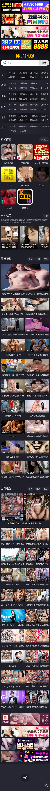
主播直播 (34, 88)
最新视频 (6, 259)
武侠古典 (44, 115)
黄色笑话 (34, 120)
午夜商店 (23, 126)
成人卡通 (34, 94)
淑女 (38, 488)
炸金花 (23, 77)
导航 (3, 128)
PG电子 (12, 72)
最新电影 (6, 488)
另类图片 (44, 109)
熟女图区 (34, 109)
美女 (30, 259)
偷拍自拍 (23, 94)
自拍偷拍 (23, 83)
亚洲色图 (23, 105)
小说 (3, 117)
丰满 (30, 488)
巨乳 (38, 259)
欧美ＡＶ (34, 83)
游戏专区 (44, 72)
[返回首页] (46, 785)
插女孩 (12, 126)
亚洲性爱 (12, 94)
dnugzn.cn (25, 56)
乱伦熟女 (34, 98)
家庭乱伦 (23, 115)
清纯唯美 (23, 109)
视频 (3, 85)
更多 (46, 259)
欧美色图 (34, 105)
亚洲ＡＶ (12, 83)
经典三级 (23, 98)
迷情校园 (12, 120)
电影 (3, 96)
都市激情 (12, 115)
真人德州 (23, 72)
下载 (46, 216)
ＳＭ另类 (44, 88)
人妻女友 (34, 115)
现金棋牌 (34, 77)
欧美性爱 (44, 94)
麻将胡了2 (12, 77)
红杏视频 (12, 131)
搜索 (44, 62)
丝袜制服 (23, 88)
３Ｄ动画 (44, 83)
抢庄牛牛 (44, 77)
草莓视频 (34, 126)
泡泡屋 (23, 131)
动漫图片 (44, 105)
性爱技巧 (44, 120)
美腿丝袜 (12, 109)
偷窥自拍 (12, 105)
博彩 (3, 74)
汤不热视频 (44, 126)
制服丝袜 (12, 98)
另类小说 (23, 120)
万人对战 (34, 72)
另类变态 (44, 98)
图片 (3, 106)
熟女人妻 (12, 88)
